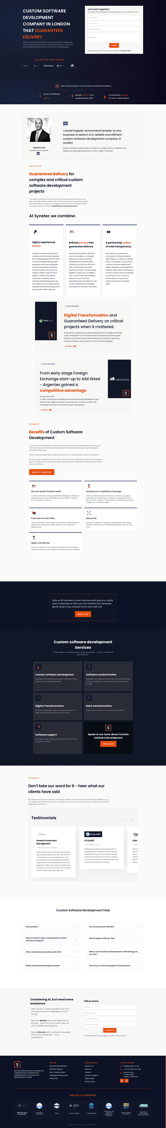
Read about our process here (64, 206)
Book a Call (83, 614)
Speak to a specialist (41, 472)
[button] (125, 819)
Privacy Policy (125, 51)
